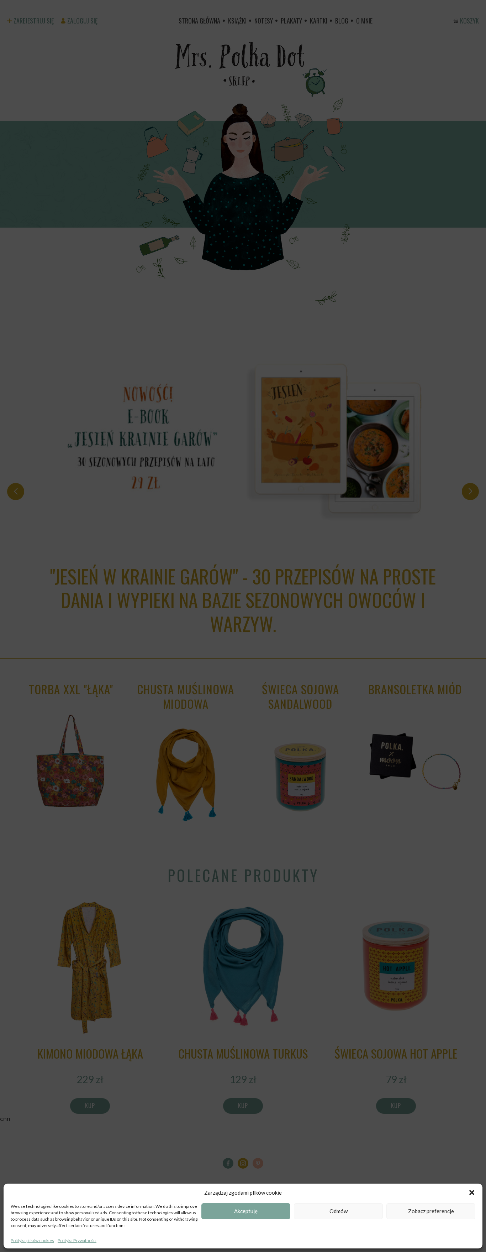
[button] (471, 1192)
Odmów (338, 1211)
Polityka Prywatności (77, 1240)
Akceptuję (246, 1211)
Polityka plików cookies (32, 1240)
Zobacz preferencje (431, 1211)
